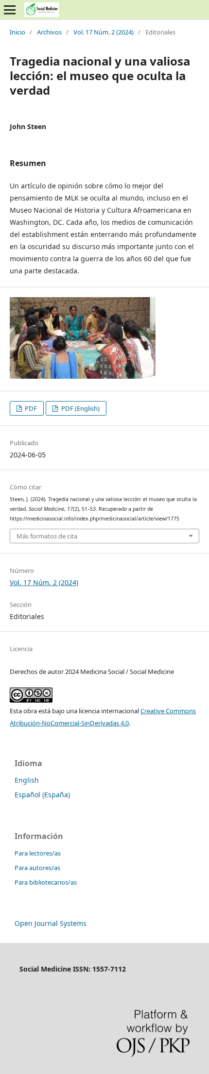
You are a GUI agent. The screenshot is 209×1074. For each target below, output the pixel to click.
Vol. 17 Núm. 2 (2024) (103, 32)
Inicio (17, 32)
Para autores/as (37, 867)
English (27, 780)
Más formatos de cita (47, 536)
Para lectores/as (38, 853)
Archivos (49, 32)
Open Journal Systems (51, 923)
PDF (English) (80, 408)
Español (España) (42, 794)
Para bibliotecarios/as (46, 882)
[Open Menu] (9, 9)
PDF (30, 408)
